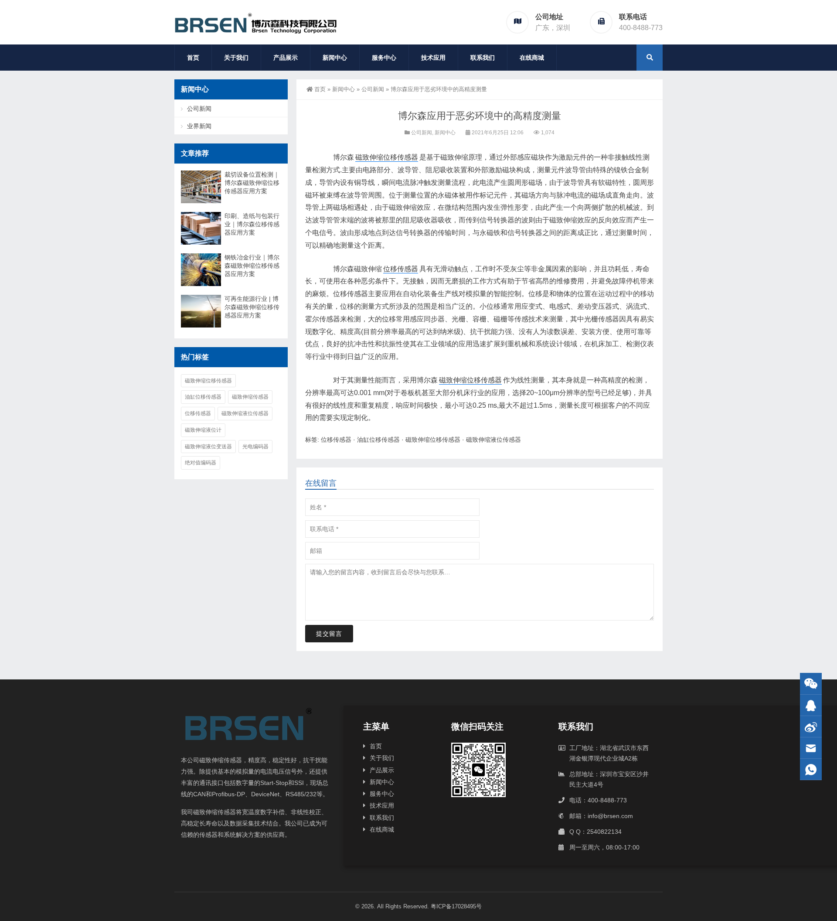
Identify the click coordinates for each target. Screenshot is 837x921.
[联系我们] (811, 705)
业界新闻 (199, 126)
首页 (193, 57)
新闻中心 (335, 57)
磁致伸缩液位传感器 (493, 439)
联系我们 (482, 57)
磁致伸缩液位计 (203, 430)
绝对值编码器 (200, 463)
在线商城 (532, 57)
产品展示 (285, 57)
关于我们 (236, 57)
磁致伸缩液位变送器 (208, 446)
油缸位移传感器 (378, 439)
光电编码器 (255, 446)
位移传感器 (400, 269)
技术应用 (433, 57)
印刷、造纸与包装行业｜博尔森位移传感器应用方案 (252, 224)
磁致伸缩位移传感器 (386, 157)
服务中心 (384, 57)
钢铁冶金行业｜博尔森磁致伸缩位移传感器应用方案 (252, 265)
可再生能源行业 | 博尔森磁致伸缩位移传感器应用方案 (252, 307)
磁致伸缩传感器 (250, 397)
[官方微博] (811, 726)
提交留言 (329, 633)
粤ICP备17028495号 (456, 906)
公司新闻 (372, 89)
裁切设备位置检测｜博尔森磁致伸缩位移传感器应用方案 (252, 182)
